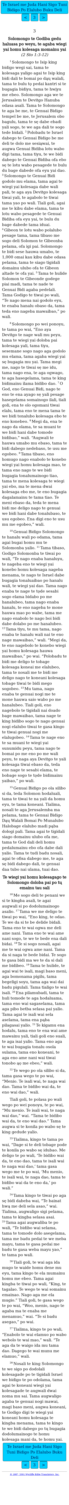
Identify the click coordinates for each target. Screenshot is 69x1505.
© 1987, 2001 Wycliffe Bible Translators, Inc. (34, 1474)
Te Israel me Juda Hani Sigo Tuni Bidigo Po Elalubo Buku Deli (34, 7)
